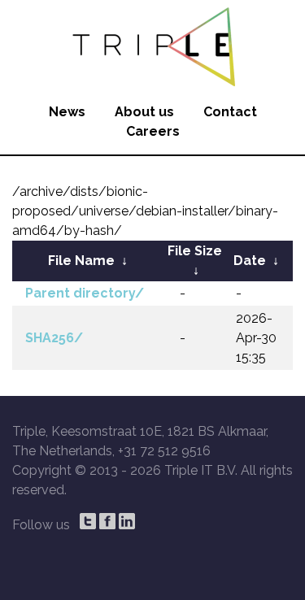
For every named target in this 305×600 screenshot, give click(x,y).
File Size (195, 251)
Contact (230, 112)
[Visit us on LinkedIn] (127, 521)
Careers (153, 131)
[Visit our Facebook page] (107, 521)
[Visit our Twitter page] (88, 521)
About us (144, 112)
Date (249, 260)
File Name (81, 260)
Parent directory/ (84, 293)
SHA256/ (54, 338)
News (67, 112)
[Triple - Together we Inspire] (152, 44)
